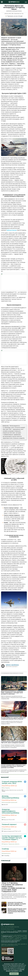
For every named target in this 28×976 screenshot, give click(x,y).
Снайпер (5, 849)
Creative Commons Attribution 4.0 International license (14, 931)
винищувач (6, 673)
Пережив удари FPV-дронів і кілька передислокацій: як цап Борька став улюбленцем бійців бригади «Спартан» (17, 911)
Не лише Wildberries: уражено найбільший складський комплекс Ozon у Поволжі (13, 718)
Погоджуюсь (14, 973)
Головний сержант (9, 824)
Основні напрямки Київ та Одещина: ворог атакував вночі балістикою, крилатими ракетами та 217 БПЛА (13, 766)
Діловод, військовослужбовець (10, 797)
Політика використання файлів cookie (9, 942)
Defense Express (12, 230)
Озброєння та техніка (18, 673)
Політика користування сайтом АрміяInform (10, 941)
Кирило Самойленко (12, 665)
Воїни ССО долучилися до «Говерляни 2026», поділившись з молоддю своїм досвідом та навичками (12, 693)
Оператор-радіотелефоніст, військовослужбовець (10, 811)
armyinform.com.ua (7, 936)
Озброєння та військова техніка (13, 11)
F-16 (2, 673)
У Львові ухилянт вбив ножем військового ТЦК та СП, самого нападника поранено (13, 742)
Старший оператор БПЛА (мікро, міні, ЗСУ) (12, 782)
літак (11, 673)
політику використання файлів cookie (15, 970)
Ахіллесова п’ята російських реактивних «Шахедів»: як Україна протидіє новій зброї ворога (17, 904)
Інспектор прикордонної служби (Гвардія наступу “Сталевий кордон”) (12, 837)
